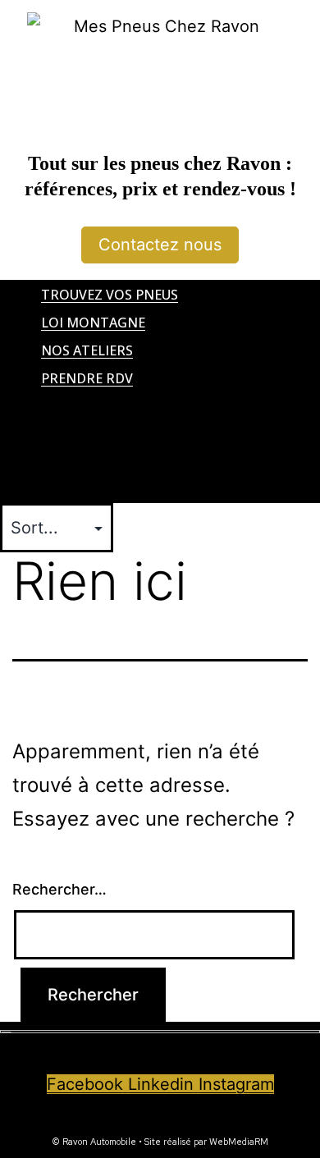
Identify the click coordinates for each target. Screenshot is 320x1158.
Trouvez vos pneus (109, 295)
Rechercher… (59, 889)
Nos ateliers (87, 350)
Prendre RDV (87, 378)
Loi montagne (93, 323)
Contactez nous (160, 244)
